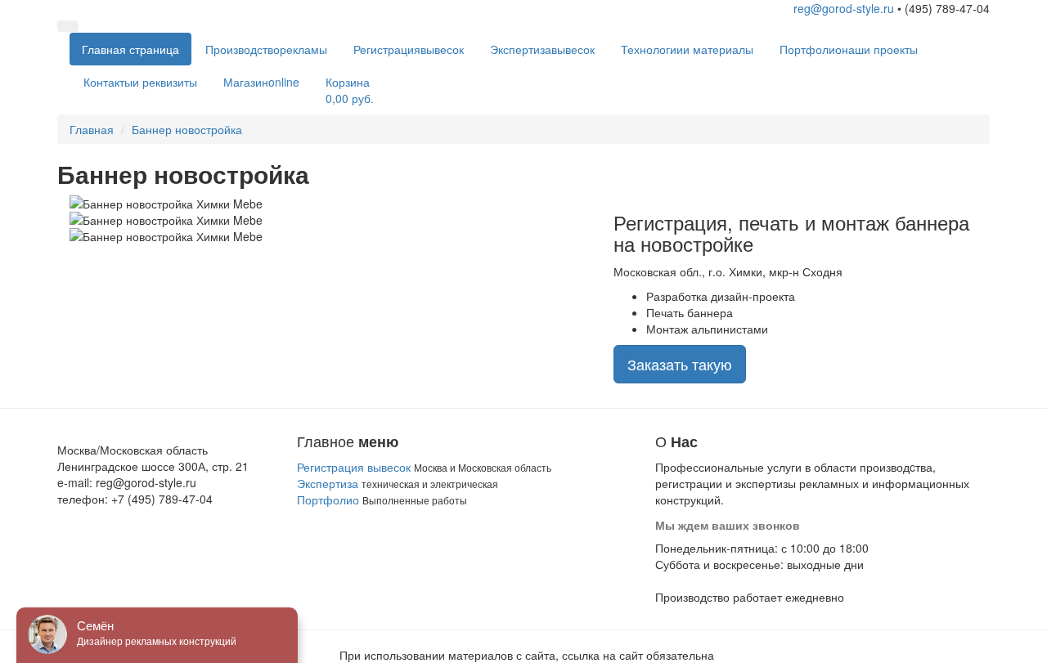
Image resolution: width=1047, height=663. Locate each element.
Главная (130, 49)
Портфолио (849, 49)
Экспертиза (542, 49)
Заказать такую (679, 363)
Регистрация (408, 49)
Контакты (140, 82)
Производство (266, 49)
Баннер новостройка (187, 129)
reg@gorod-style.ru (843, 8)
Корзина (350, 90)
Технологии (687, 49)
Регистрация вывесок (354, 467)
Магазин (261, 82)
